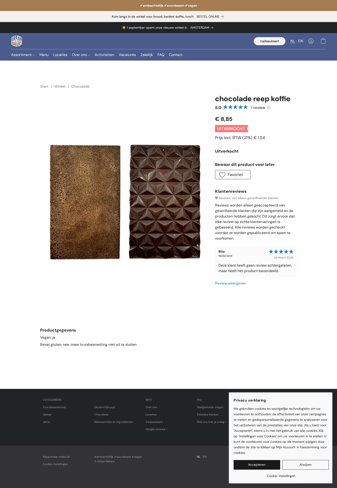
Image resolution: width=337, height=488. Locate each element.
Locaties (60, 54)
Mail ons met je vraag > (212, 422)
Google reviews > (157, 429)
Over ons (80, 54)
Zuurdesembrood (54, 407)
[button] (16, 41)
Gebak (47, 414)
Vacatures (127, 54)
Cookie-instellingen (55, 464)
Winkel (59, 86)
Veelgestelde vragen (210, 407)
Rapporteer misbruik (56, 457)
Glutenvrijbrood (104, 407)
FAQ (160, 54)
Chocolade (80, 86)
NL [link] (198, 457)
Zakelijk (147, 54)
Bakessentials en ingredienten (113, 422)
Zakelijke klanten (207, 414)
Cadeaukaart (154, 422)
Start (44, 86)
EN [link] (204, 457)
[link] (211, 16)
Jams (46, 422)
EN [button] (300, 41)
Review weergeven (230, 283)
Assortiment (22, 54)
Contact (175, 54)
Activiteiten (104, 54)
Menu (44, 54)
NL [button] (292, 41)
